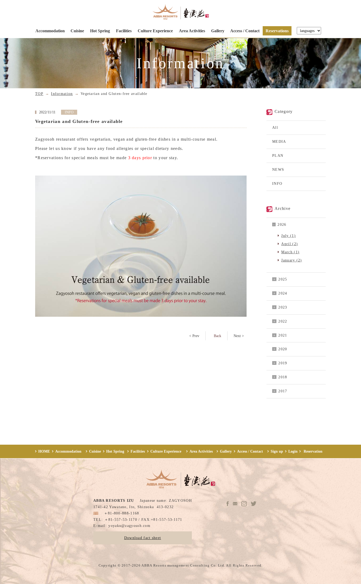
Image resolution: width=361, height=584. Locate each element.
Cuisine (77, 31)
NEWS (278, 169)
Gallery (217, 31)
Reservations (277, 31)
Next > (239, 336)
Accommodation (50, 31)
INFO (277, 183)
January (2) (291, 260)
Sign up (277, 451)
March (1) (290, 252)
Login (293, 451)
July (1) (288, 235)
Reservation (312, 451)
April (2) (289, 244)
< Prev (194, 336)
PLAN (277, 155)
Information (62, 93)
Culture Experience (155, 31)
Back (217, 336)
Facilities (124, 31)
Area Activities (192, 31)
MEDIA (279, 141)
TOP (39, 93)
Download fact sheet (142, 538)
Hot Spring (100, 31)
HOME (44, 451)
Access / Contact (245, 31)
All (275, 127)
